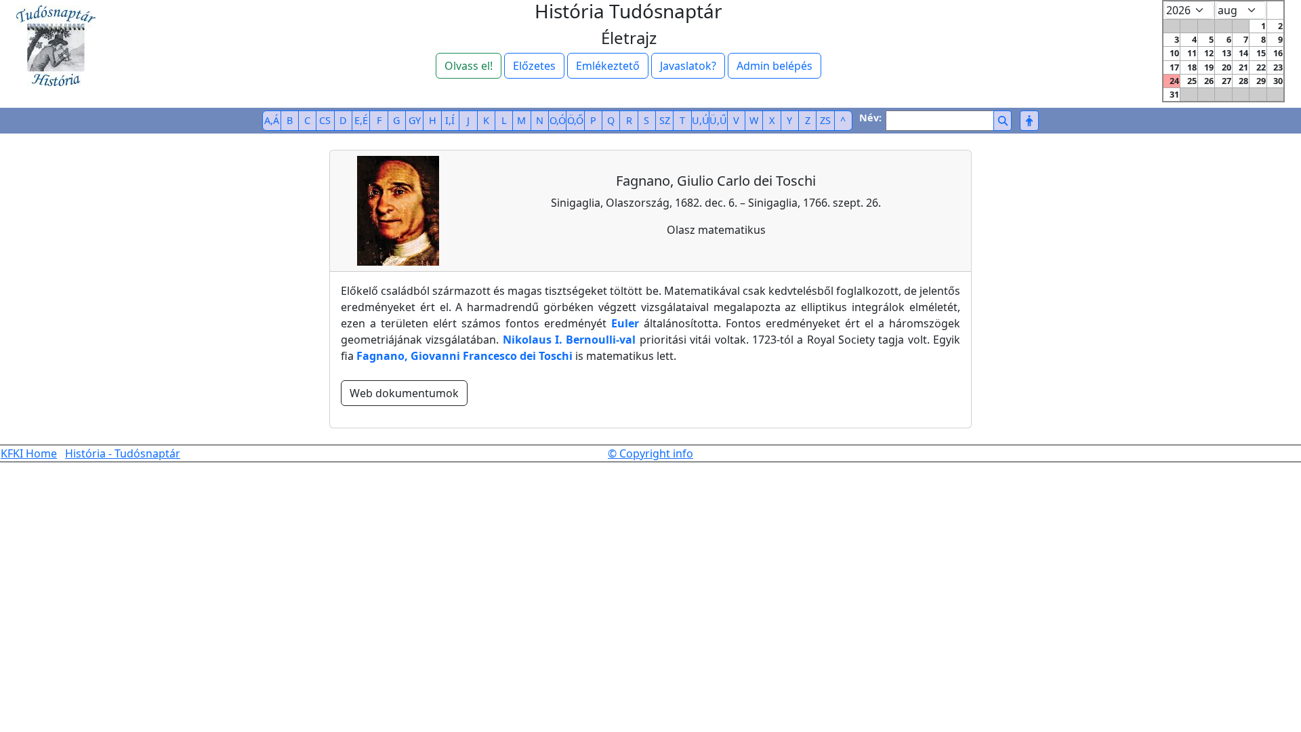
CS (325, 120)
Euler (625, 323)
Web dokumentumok (404, 393)
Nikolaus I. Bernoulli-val (569, 339)
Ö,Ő (575, 120)
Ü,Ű (718, 120)
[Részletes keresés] (1029, 120)
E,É (361, 120)
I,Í (450, 120)
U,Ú (700, 120)
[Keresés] (1002, 120)
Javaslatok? (688, 65)
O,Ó (558, 120)
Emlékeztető (608, 65)
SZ (664, 120)
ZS (825, 120)
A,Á (271, 120)
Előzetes (534, 65)
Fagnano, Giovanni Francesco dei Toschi (464, 355)
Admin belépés (774, 65)
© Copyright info (650, 453)
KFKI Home (29, 453)
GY (415, 120)
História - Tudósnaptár (122, 453)
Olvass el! (469, 65)
